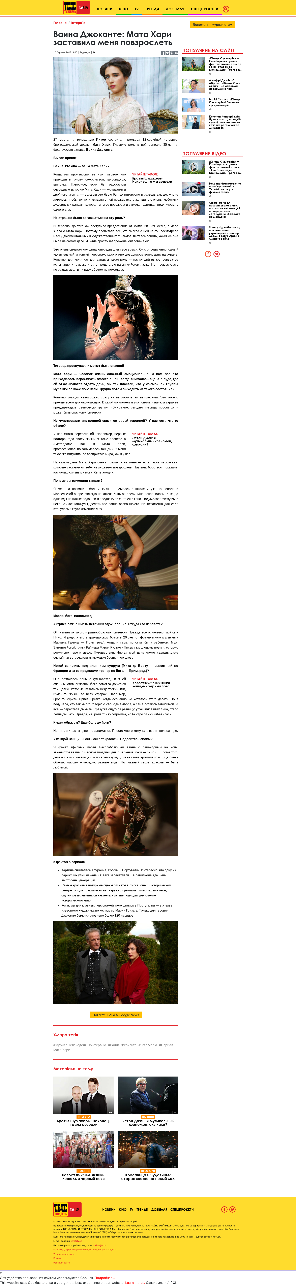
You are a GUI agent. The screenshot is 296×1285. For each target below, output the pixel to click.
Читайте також (152, 177)
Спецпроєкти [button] (204, 9)
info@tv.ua (76, 1241)
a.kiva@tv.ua (99, 1245)
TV (131, 1209)
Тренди (142, 1209)
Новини (148, 1116)
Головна (60, 23)
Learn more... (135, 1283)
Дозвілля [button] (175, 9)
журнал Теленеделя (71, 1045)
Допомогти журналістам (212, 25)
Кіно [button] (123, 9)
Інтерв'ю (78, 23)
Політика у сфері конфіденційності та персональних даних (85, 1249)
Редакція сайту (61, 1262)
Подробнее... (105, 1278)
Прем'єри (148, 1171)
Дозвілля (159, 1209)
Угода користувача (63, 1254)
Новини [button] (105, 9)
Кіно (122, 1209)
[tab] (208, 254)
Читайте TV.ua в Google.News (116, 1015)
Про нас (57, 1258)
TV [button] (137, 9)
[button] (227, 9)
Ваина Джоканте (123, 1045)
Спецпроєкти (182, 1209)
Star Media (149, 1045)
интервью (98, 1045)
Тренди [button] (152, 9)
